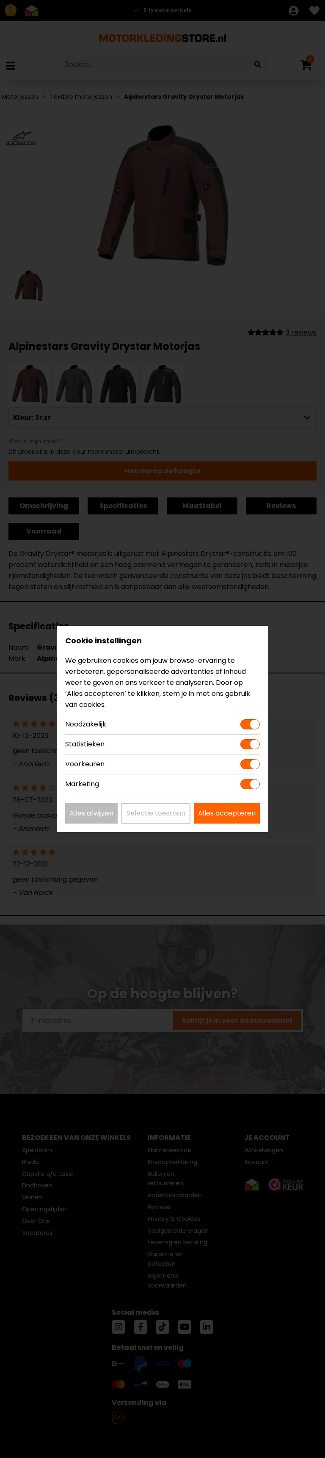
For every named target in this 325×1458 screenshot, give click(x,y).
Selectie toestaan (156, 813)
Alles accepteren (227, 813)
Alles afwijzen (91, 813)
